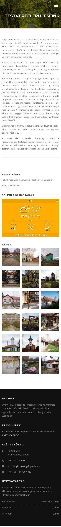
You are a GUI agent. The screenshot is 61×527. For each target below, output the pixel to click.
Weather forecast (30, 234)
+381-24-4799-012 (17, 460)
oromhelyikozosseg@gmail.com (24, 466)
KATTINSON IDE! (10, 185)
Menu (56, 6)
